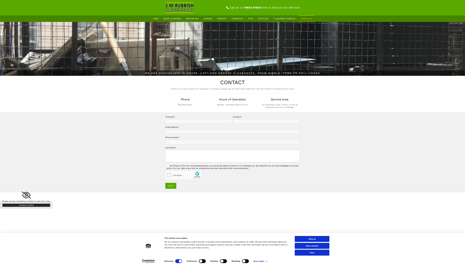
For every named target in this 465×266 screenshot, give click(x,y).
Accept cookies (26, 205)
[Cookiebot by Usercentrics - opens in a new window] (148, 261)
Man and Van (192, 19)
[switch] (202, 261)
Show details (258, 261)
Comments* (170, 148)
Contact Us (306, 19)
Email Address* (172, 127)
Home (155, 19)
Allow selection (312, 246)
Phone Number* (172, 137)
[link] (26, 195)
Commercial (237, 19)
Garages (207, 19)
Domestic (221, 19)
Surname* (237, 117)
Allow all (312, 239)
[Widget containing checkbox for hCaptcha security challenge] (183, 175)
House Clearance (172, 19)
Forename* (170, 117)
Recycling (263, 19)
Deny (312, 253)
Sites (250, 19)
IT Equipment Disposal (284, 19)
